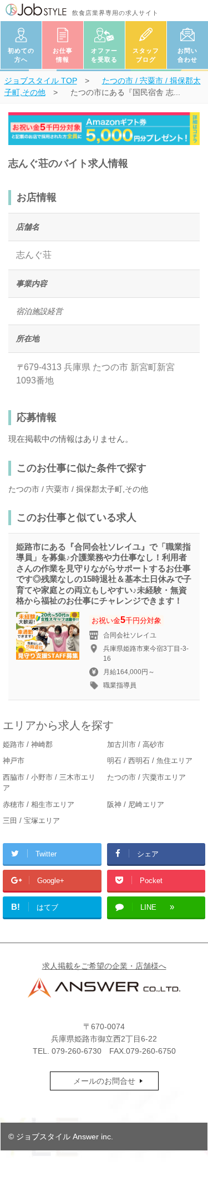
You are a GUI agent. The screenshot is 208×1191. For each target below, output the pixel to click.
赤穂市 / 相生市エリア (38, 804)
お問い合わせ (187, 55)
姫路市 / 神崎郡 (28, 744)
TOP (40, 80)
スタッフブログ (146, 55)
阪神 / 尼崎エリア (135, 804)
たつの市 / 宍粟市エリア (146, 777)
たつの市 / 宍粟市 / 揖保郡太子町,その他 (78, 489)
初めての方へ (21, 55)
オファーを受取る (104, 55)
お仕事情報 (63, 55)
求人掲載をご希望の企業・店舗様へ (104, 965)
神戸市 (13, 760)
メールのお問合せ (104, 1081)
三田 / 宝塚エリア (31, 820)
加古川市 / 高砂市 (135, 744)
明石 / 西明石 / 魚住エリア (149, 760)
